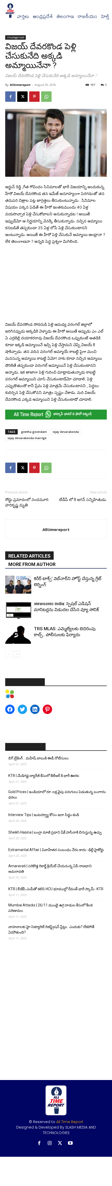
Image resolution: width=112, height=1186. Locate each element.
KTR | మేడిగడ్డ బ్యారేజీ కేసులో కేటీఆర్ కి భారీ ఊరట (43, 776)
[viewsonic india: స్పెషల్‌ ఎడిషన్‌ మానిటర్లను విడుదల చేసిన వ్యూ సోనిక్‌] (18, 610)
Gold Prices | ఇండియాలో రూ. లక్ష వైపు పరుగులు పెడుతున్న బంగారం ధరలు (57, 794)
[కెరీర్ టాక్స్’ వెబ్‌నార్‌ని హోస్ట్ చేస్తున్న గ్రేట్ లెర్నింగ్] (18, 585)
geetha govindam (34, 432)
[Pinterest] (34, 96)
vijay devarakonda (66, 432)
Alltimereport (20, 85)
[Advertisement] (56, 284)
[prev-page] (8, 654)
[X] (22, 96)
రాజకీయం (87, 16)
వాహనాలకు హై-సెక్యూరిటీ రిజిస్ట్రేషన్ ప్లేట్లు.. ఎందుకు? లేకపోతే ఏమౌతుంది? (51, 929)
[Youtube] (70, 1143)
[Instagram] (49, 1143)
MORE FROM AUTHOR (31, 564)
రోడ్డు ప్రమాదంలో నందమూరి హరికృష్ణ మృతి (26, 502)
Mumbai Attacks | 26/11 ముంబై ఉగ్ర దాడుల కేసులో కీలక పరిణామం (50, 908)
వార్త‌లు (23, 16)
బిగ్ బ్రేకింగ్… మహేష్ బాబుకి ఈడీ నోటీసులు (38, 758)
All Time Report (69, 1121)
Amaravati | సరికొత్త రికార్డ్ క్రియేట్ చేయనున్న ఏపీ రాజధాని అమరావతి (50, 869)
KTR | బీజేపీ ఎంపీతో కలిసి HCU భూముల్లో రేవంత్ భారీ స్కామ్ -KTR (55, 889)
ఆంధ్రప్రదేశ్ (43, 16)
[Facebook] (10, 96)
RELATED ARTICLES (29, 556)
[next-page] (17, 654)
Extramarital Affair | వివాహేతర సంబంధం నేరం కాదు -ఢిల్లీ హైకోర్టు (56, 850)
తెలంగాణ (65, 16)
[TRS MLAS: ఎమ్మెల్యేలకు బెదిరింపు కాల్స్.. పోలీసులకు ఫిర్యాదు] (18, 635)
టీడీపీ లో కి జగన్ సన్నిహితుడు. (83, 499)
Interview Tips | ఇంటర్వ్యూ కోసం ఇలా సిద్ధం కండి (43, 815)
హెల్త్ (105, 16)
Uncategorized (15, 37)
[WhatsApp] (46, 96)
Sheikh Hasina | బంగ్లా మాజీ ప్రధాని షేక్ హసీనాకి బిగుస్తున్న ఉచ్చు (55, 832)
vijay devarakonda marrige (27, 438)
